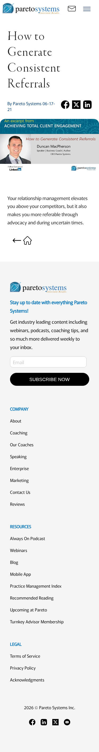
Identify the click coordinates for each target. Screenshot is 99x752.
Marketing (19, 480)
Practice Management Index (36, 586)
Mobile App (20, 574)
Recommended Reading (32, 598)
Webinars (18, 550)
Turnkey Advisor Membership (37, 621)
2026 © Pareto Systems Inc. (49, 707)
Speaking (18, 456)
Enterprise (19, 468)
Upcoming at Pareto (28, 609)
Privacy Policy (23, 668)
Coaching (18, 432)
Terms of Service (25, 656)
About (15, 420)
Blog (14, 562)
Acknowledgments (27, 679)
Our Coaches (22, 444)
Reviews (17, 504)
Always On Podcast (27, 538)
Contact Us (20, 492)
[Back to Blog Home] (22, 239)
